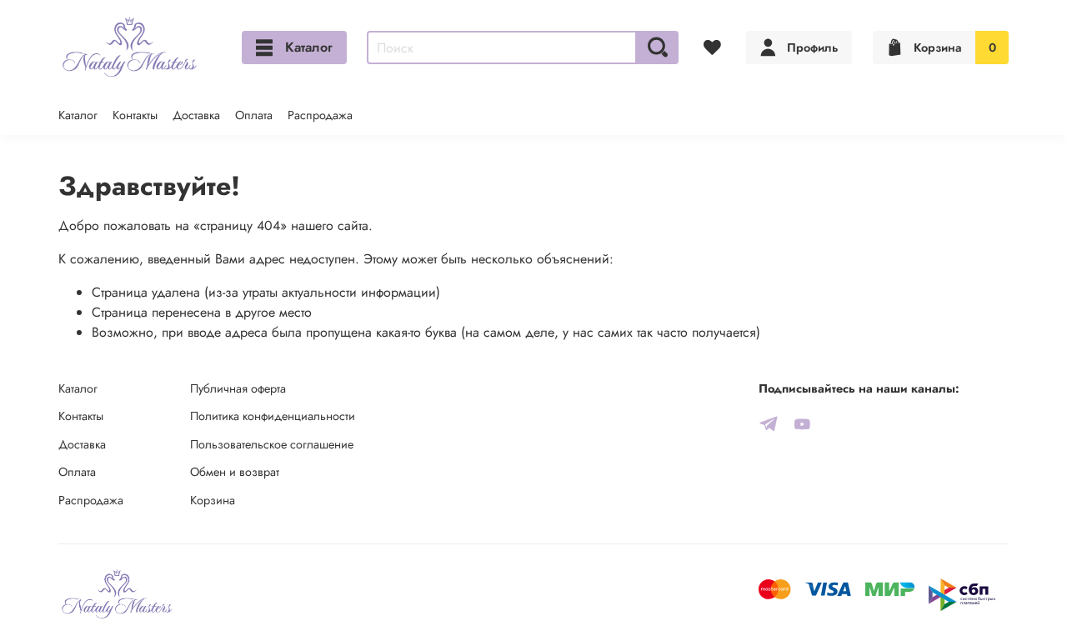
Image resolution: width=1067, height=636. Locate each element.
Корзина (212, 500)
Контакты (135, 115)
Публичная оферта (238, 388)
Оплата (254, 115)
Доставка (196, 115)
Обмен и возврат (234, 471)
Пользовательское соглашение (271, 444)
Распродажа (320, 115)
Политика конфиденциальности (272, 416)
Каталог (309, 47)
